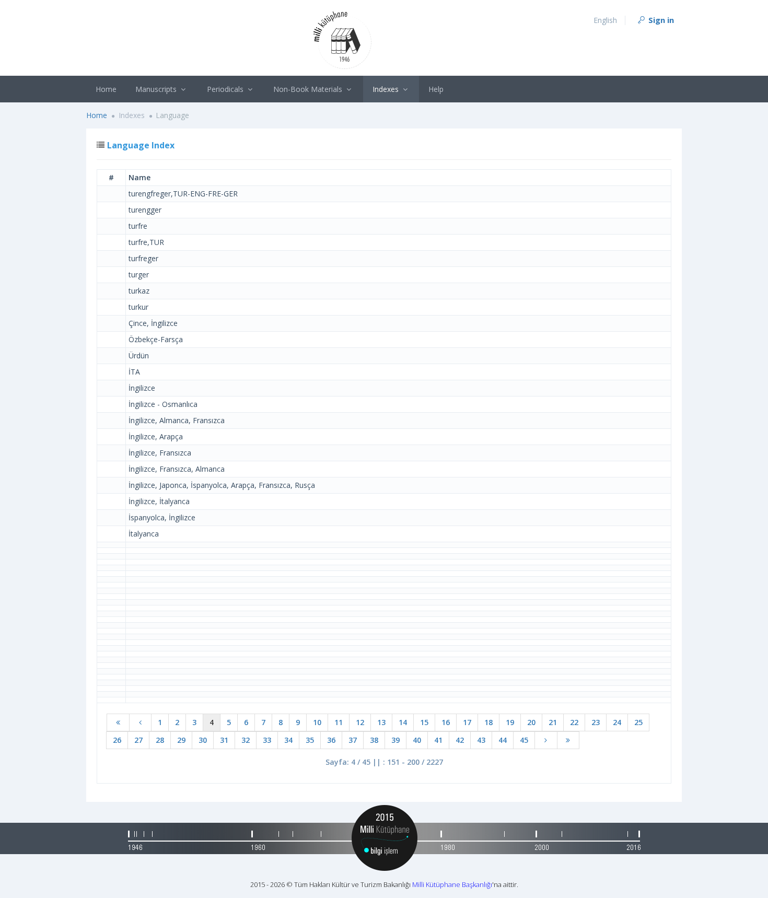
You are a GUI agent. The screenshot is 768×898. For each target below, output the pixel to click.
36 (331, 740)
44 (502, 740)
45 (524, 740)
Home (106, 89)
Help (436, 89)
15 (424, 722)
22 (574, 722)
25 (638, 722)
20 (531, 722)
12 (360, 722)
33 (267, 740)
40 (417, 740)
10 (317, 722)
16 (445, 722)
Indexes (387, 89)
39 (395, 740)
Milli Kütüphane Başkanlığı (452, 884)
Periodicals (226, 89)
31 (224, 740)
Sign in (660, 20)
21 (553, 722)
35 (310, 740)
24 (617, 722)
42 (460, 740)
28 (160, 740)
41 (438, 740)
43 (481, 740)
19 (510, 722)
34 (288, 740)
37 (352, 740)
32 (245, 740)
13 (381, 722)
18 (488, 722)
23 (595, 722)
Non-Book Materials (308, 89)
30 (203, 740)
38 (374, 740)
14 (403, 722)
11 (338, 722)
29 (181, 740)
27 (138, 740)
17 (467, 722)
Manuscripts (157, 89)
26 (117, 740)
